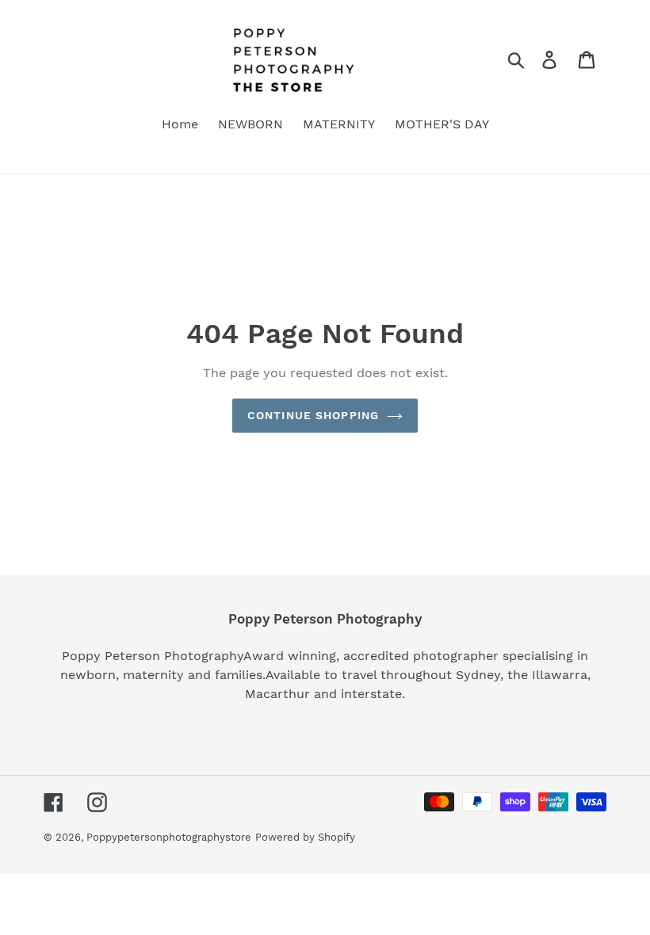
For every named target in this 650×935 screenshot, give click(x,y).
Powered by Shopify (305, 837)
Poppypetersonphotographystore (168, 837)
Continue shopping (313, 415)
